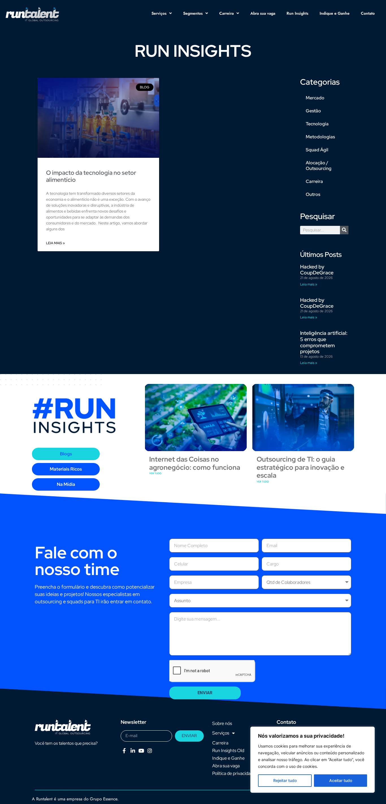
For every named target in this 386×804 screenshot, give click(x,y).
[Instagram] (149, 750)
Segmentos (193, 13)
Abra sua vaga (262, 13)
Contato (368, 13)
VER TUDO (155, 473)
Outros (313, 194)
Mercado (315, 98)
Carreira (226, 13)
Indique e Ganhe (335, 13)
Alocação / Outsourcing (318, 165)
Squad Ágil (317, 150)
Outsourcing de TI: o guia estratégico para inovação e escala (300, 467)
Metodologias (320, 137)
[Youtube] (141, 750)
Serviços (158, 13)
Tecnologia (317, 124)
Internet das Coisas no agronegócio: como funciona (194, 463)
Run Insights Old (228, 750)
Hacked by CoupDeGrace (316, 269)
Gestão (313, 111)
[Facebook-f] (124, 750)
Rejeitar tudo (285, 780)
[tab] (66, 454)
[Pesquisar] (344, 230)
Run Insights (297, 13)
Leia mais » (55, 243)
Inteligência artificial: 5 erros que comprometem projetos (324, 342)
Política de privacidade (233, 773)
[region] (312, 760)
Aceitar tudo (340, 780)
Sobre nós (222, 723)
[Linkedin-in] (132, 750)
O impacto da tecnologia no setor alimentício (91, 176)
